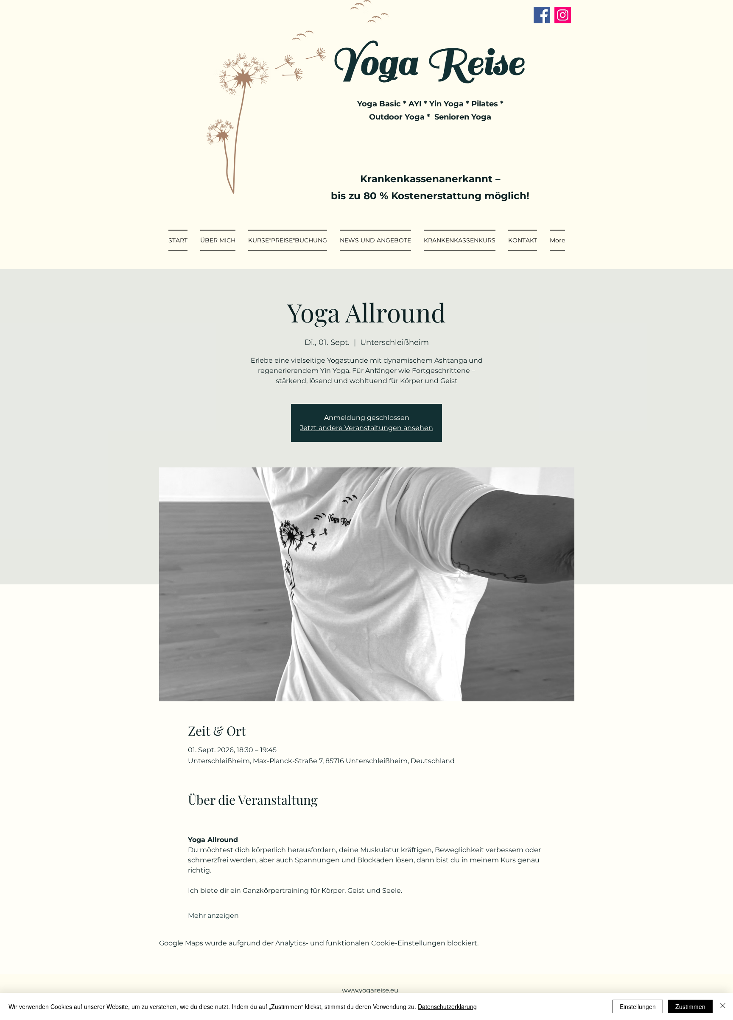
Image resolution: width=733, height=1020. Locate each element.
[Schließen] (723, 1006)
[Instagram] (562, 15)
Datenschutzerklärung (447, 1006)
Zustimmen (690, 1006)
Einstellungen (638, 1006)
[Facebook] (542, 15)
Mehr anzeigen (213, 916)
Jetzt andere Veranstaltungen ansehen (366, 428)
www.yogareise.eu (370, 990)
